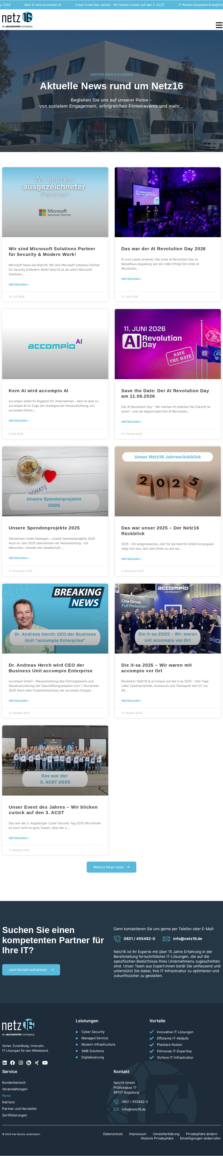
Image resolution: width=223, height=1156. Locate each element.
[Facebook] (12, 1062)
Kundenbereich (14, 1082)
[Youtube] (44, 1062)
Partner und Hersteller (19, 1109)
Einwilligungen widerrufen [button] (200, 1138)
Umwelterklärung (166, 1134)
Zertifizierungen (14, 1115)
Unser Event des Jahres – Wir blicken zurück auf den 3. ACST (104, 5)
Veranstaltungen (14, 1089)
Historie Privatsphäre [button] (157, 1138)
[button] (111, 867)
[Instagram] (20, 1062)
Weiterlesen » (19, 284)
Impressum (137, 1134)
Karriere (8, 1102)
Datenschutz (113, 1134)
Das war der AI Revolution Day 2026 (163, 248)
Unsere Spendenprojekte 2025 (44, 527)
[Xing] (36, 1062)
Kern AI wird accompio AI (26, 5)
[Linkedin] (4, 1062)
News (6, 1095)
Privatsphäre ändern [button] (201, 1134)
